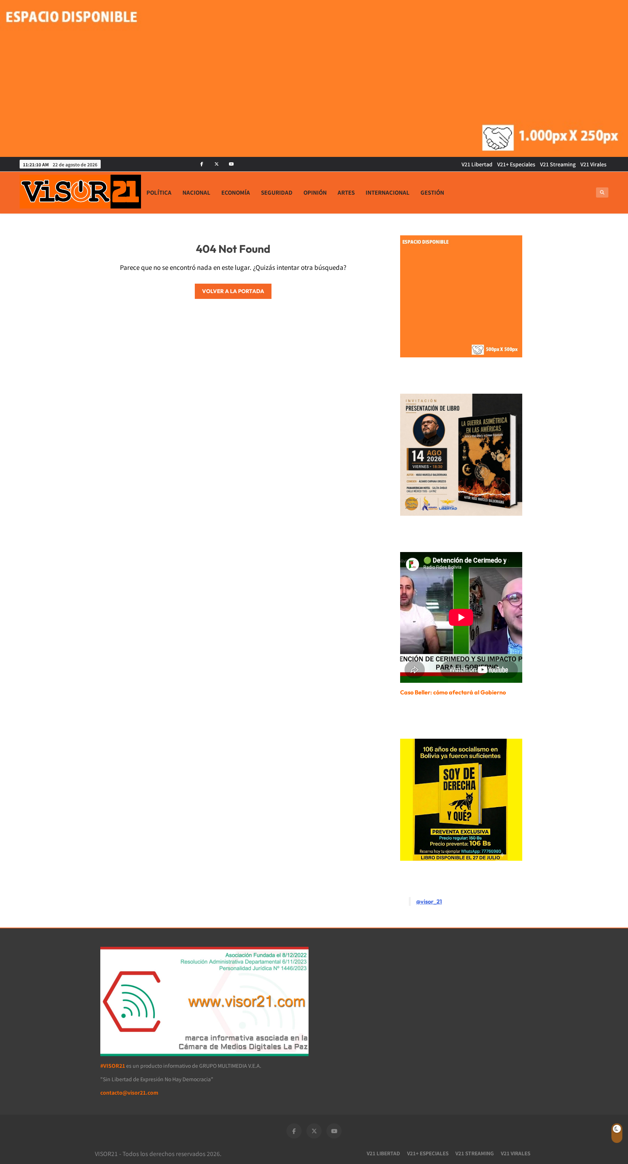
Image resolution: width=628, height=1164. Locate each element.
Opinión (315, 192)
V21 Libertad (477, 164)
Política (159, 192)
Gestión (432, 192)
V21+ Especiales (516, 164)
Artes (346, 192)
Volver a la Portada (233, 291)
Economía (235, 192)
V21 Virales (593, 164)
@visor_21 (429, 901)
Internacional (388, 192)
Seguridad (277, 192)
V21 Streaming (558, 164)
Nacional (196, 192)
